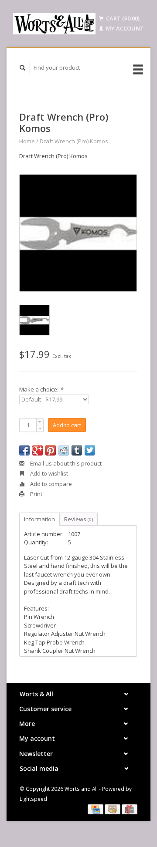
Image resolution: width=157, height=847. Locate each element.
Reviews (78, 519)
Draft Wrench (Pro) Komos (74, 141)
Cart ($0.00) (122, 18)
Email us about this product (65, 463)
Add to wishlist (48, 473)
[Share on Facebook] (24, 450)
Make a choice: (41, 389)
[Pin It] (50, 450)
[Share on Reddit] (63, 450)
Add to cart (67, 425)
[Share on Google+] (37, 450)
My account (124, 28)
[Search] (22, 67)
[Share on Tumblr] (77, 450)
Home (27, 141)
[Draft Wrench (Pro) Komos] (78, 233)
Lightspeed (33, 798)
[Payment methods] (96, 809)
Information (39, 519)
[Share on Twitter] (90, 450)
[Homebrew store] (54, 23)
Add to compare (50, 484)
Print (35, 494)
